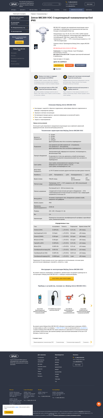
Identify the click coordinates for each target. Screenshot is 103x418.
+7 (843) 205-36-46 (45, 396)
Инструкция (13, 61)
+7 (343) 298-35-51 (59, 397)
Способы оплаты (42, 366)
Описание (13, 55)
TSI (56, 381)
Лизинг (39, 371)
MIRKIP (57, 369)
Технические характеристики (17, 58)
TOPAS (56, 376)
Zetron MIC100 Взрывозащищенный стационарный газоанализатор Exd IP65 (68, 310)
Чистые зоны (33, 9)
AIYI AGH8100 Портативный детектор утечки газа (54, 309)
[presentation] (90, 342)
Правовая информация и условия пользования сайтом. (67, 415)
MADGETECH (58, 367)
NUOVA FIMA (58, 372)
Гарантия (40, 369)
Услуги (56, 9)
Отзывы (40, 373)
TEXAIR (57, 374)
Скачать (19, 42)
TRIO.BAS (57, 379)
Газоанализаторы (42, 14)
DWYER (57, 362)
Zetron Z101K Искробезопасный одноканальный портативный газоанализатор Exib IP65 (83, 310)
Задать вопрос (90, 4)
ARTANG (57, 360)
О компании (41, 357)
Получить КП (59, 65)
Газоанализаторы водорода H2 (73, 342)
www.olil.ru (81, 411)
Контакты (89, 9)
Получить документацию (61, 278)
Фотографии (14, 53)
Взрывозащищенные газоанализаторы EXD (43, 342)
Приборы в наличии (76, 9)
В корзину (69, 65)
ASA (56, 357)
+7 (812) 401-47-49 (31, 400)
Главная (33, 14)
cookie (16, 407)
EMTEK (57, 364)
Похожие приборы (15, 63)
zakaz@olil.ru (71, 6)
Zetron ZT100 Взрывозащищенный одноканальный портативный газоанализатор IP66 (40, 310)
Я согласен (9, 412)
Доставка (40, 364)
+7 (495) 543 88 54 (72, 2)
